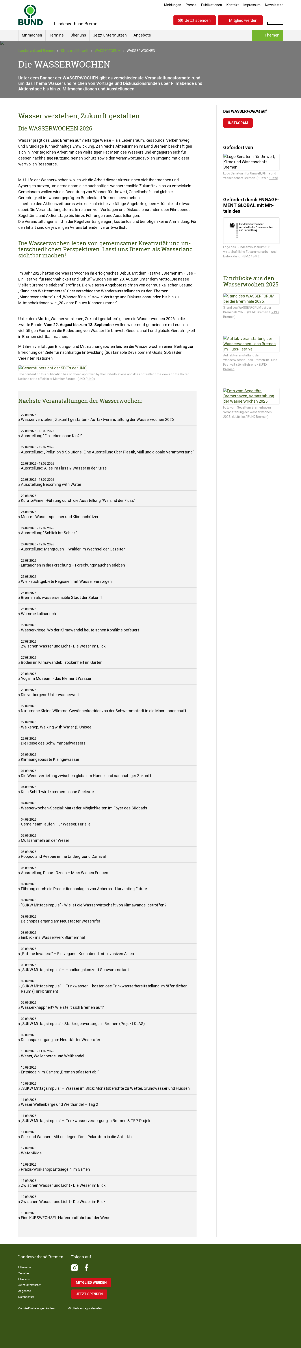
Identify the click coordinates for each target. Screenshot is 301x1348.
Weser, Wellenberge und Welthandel (52, 1056)
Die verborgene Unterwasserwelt (50, 694)
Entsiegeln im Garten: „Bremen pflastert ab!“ (60, 1072)
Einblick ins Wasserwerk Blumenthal (53, 937)
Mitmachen (32, 35)
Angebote (142, 35)
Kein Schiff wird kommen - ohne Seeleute (57, 791)
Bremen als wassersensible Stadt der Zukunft (61, 597)
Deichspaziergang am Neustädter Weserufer (60, 921)
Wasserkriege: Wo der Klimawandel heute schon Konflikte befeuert (80, 630)
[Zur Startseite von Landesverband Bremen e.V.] (30, 14)
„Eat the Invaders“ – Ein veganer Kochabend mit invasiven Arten (77, 953)
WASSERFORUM (108, 51)
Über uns (78, 35)
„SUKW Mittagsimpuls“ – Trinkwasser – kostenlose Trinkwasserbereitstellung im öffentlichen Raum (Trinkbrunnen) (104, 989)
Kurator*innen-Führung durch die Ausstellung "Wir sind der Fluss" (78, 500)
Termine (56, 35)
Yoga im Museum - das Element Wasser (56, 678)
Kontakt (232, 5)
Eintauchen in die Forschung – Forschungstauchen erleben (73, 565)
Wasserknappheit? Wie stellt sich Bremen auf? (62, 1007)
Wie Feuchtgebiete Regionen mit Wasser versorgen (66, 581)
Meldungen (172, 5)
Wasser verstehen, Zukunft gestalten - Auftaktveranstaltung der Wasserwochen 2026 (97, 419)
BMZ (256, 256)
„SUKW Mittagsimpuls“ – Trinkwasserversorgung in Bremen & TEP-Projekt (86, 1120)
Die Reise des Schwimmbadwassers (53, 743)
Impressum (251, 5)
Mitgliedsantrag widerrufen (85, 1308)
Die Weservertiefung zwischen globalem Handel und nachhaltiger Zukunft (86, 775)
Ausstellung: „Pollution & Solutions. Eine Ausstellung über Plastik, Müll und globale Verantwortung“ (107, 452)
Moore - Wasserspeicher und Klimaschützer (59, 516)
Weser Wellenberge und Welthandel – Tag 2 (59, 1104)
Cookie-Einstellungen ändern (36, 1308)
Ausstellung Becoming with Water (51, 484)
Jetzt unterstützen (110, 35)
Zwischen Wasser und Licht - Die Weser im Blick (63, 646)
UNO (90, 379)
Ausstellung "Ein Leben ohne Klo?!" (51, 435)
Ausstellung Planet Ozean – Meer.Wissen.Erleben (64, 872)
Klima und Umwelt (75, 51)
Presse (191, 5)
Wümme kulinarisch (38, 613)
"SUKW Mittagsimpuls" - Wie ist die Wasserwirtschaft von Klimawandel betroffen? (93, 905)
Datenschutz (26, 1296)
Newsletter (274, 5)
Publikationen (211, 5)
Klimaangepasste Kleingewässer (50, 759)
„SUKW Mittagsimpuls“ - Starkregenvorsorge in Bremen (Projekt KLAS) (83, 1023)
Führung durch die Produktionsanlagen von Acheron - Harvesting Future (84, 888)
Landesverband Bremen (36, 51)
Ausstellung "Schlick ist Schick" (49, 532)
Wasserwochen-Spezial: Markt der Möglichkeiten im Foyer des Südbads (84, 808)
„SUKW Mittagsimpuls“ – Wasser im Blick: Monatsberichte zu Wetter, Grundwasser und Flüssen (105, 1088)
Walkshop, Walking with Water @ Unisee (56, 727)
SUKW (273, 178)
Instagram (238, 123)
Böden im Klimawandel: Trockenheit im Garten (61, 662)
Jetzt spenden (198, 20)
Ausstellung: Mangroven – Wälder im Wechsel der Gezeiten (73, 549)
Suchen (279, 20)
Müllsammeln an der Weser (45, 840)
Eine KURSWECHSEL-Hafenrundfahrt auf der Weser (66, 1217)
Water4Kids (31, 1153)
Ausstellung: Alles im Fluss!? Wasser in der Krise (64, 468)
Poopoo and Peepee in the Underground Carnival (63, 856)
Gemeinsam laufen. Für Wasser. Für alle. (56, 824)
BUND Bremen (257, 416)
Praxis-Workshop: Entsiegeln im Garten (55, 1169)
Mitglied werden (243, 20)
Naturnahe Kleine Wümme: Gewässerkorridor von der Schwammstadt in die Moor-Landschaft (103, 710)
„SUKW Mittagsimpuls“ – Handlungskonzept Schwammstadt (75, 969)
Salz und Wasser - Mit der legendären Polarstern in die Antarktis (77, 1136)
